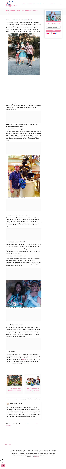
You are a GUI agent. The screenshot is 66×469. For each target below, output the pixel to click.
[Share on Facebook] (2, 460)
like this (24, 359)
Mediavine (36, 456)
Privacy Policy (7, 444)
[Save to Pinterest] (3, 465)
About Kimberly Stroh (53, 23)
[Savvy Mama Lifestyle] (11, 4)
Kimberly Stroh (28, 19)
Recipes (7, 13)
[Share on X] (2, 463)
